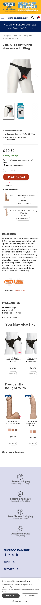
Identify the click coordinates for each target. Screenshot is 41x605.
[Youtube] (17, 554)
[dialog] (20, 591)
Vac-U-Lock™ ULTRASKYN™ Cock (13, 422)
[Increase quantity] (13, 170)
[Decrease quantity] (4, 170)
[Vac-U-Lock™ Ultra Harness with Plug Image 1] (20, 76)
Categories (7, 36)
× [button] (38, 580)
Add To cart (17, 177)
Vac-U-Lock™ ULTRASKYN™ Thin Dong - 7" (33, 423)
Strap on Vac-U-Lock (13, 38)
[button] (2, 18)
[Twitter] (9, 554)
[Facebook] (5, 554)
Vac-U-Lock (19, 290)
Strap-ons (28, 36)
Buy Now (13, 373)
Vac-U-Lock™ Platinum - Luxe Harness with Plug (33, 360)
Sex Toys (17, 36)
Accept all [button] (10, 596)
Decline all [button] (30, 596)
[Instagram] (13, 554)
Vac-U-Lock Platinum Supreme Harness (13, 360)
